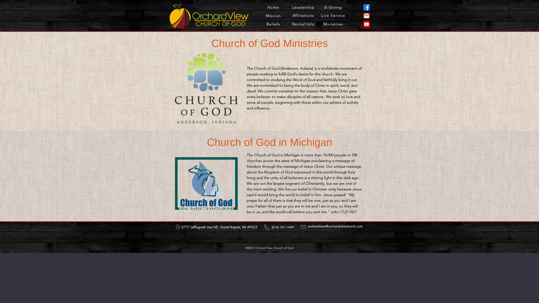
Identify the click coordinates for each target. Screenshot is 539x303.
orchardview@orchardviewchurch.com (335, 226)
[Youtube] (366, 24)
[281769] (366, 16)
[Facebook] (366, 7)
